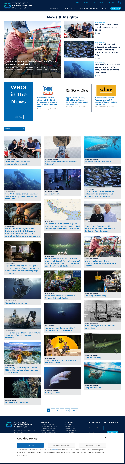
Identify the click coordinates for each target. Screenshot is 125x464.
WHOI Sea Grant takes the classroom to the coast (106, 27)
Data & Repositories (48, 433)
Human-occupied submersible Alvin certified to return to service (61, 329)
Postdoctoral (69, 426)
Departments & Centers (49, 426)
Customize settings (93, 445)
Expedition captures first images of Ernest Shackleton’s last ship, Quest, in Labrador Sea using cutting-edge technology (22, 269)
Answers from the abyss (16, 402)
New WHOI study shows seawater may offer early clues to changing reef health (107, 68)
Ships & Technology (48, 430)
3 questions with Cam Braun (98, 162)
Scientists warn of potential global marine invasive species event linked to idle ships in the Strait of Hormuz (62, 226)
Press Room (98, 2)
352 (67, 410)
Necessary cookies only (61, 445)
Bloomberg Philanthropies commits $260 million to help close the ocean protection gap (22, 370)
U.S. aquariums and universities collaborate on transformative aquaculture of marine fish (107, 50)
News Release (99, 42)
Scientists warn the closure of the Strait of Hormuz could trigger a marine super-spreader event (47, 102)
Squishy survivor (52, 392)
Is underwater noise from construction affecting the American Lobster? (102, 263)
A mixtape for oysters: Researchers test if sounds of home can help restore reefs (106, 101)
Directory (111, 2)
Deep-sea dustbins (94, 388)
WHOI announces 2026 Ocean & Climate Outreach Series (60, 297)
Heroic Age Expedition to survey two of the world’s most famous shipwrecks (22, 335)
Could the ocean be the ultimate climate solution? (60, 361)
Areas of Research (47, 424)
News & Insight (100, 22)
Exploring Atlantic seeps (96, 296)
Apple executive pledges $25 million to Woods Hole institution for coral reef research (77, 101)
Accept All (30, 445)
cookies (55, 450)
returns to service (16, 303)
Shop (77, 2)
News (104, 8)
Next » (74, 410)
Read (98, 33)
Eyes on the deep (93, 358)
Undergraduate (69, 428)
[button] (105, 438)
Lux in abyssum (52, 194)
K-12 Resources (69, 433)
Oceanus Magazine (51, 159)
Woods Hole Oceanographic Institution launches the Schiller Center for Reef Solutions (100, 228)
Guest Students (70, 430)
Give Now (116, 8)
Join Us (86, 2)
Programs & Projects (48, 428)
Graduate (67, 424)
